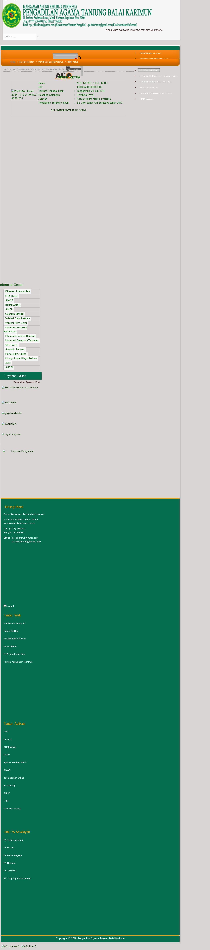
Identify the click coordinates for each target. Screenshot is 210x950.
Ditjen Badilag (11, 631)
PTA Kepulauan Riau (14, 654)
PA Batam (9, 847)
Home (13, 62)
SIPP (6, 731)
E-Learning (9, 785)
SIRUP (7, 793)
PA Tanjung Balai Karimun (17, 878)
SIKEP (7, 754)
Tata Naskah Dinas (14, 778)
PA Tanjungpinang (13, 840)
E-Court (8, 739)
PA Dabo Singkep (13, 855)
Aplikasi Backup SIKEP (15, 762)
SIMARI (7, 770)
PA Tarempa (10, 870)
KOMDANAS (10, 747)
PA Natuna (9, 863)
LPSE (6, 801)
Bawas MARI (10, 646)
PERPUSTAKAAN (12, 808)
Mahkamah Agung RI (14, 623)
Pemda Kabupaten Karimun (18, 661)
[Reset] (38, 36)
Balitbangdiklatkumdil (15, 638)
